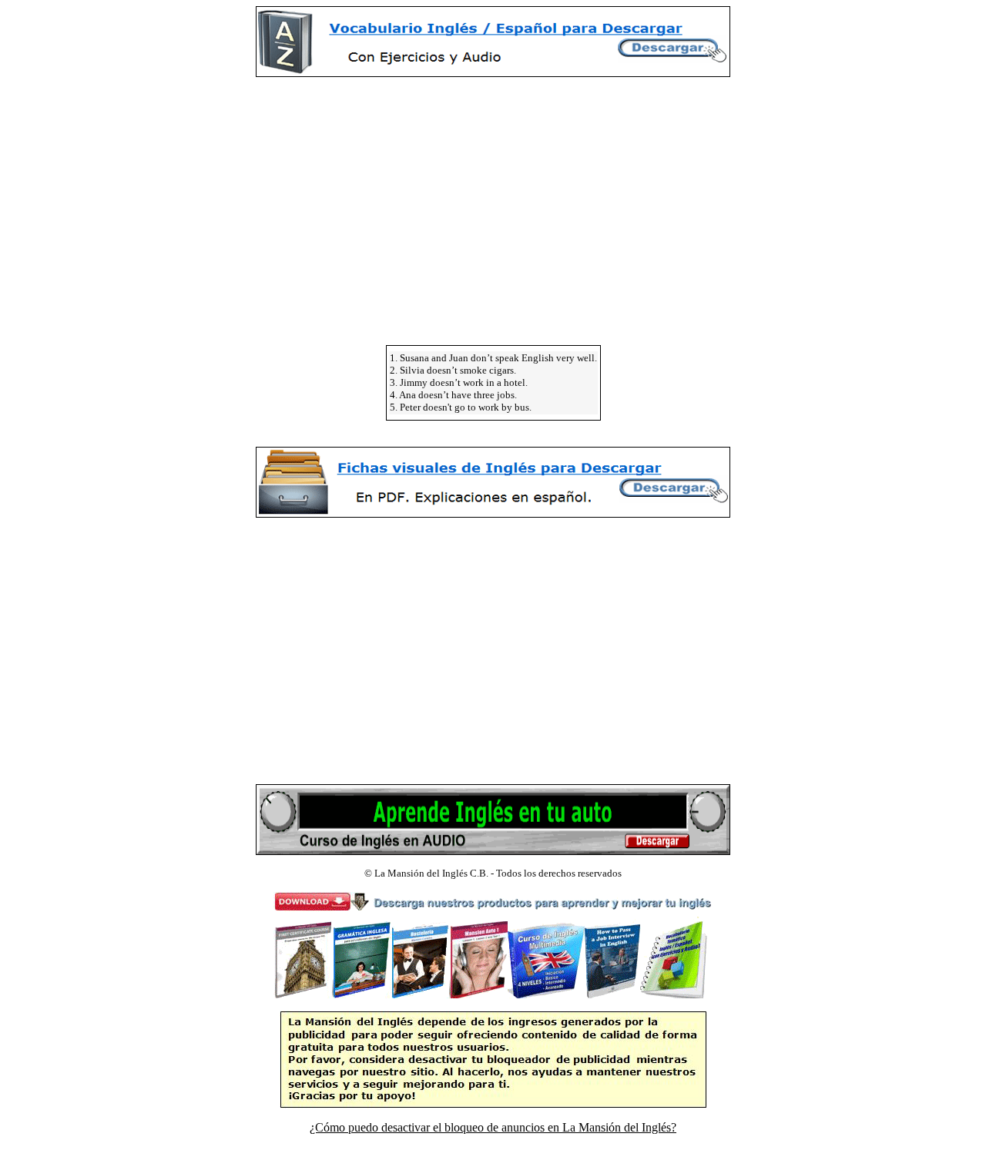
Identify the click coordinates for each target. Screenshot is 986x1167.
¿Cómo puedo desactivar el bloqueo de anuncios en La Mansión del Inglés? (493, 1127)
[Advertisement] (493, 197)
